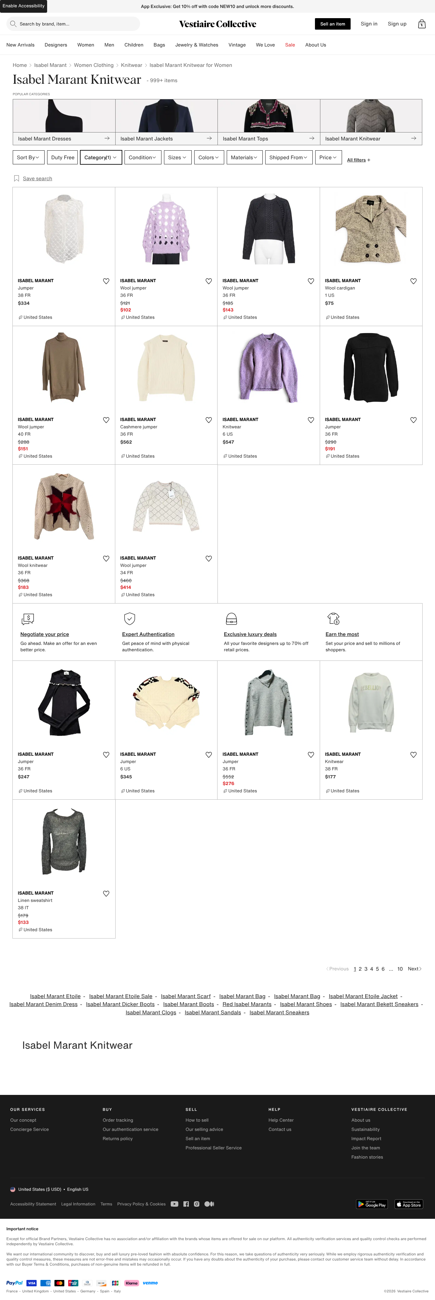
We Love (265, 44)
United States (64, 1291)
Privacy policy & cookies (141, 1204)
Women (85, 44)
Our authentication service (130, 1129)
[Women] (99, 44)
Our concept (23, 1120)
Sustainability (366, 1129)
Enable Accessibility (24, 6)
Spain (105, 1291)
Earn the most (342, 634)
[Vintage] (250, 44)
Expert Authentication (148, 634)
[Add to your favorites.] (106, 281)
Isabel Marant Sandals (213, 1013)
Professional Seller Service (214, 1148)
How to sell (197, 1120)
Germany (88, 1291)
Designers (56, 44)
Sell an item (332, 23)
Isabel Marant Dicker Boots (120, 1004)
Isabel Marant (50, 65)
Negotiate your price (44, 634)
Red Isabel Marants (247, 1004)
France (12, 1291)
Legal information (78, 1204)
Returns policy (117, 1138)
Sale (290, 44)
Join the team (366, 1148)
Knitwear (131, 65)
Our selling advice (204, 1129)
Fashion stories (367, 1157)
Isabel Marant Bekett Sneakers (379, 1004)
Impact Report (367, 1138)
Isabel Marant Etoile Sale (121, 996)
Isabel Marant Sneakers (280, 1013)
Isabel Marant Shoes (306, 1004)
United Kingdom (35, 1291)
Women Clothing (94, 65)
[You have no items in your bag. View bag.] (421, 23)
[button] (421, 23)
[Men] (119, 44)
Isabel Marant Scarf (185, 996)
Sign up (397, 23)
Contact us (279, 1129)
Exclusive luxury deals (250, 634)
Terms (106, 1204)
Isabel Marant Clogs (151, 1013)
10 (400, 969)
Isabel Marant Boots (188, 1004)
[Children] (148, 44)
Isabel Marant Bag (242, 996)
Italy (117, 1291)
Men (109, 44)
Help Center (281, 1120)
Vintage (237, 44)
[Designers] (72, 44)
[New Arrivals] (39, 44)
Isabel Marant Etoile (55, 996)
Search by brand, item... (44, 23)
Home (20, 65)
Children (134, 44)
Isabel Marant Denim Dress (44, 1004)
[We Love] (280, 44)
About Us (315, 44)
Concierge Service (29, 1129)
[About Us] (331, 44)
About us (361, 1120)
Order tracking (118, 1120)
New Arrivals (20, 44)
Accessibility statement (33, 1204)
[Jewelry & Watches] (223, 44)
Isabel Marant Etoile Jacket (363, 996)
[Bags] (170, 44)
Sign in (369, 23)
